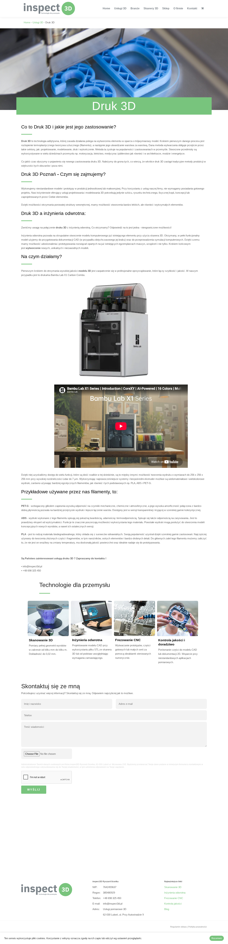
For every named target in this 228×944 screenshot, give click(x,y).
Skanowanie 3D (41, 640)
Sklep (165, 8)
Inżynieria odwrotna (87, 640)
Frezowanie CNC (128, 640)
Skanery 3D (151, 8)
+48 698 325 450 (112, 898)
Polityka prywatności (197, 927)
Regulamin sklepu (178, 927)
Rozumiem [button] (216, 938)
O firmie (178, 8)
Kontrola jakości (173, 903)
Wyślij (33, 789)
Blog (166, 909)
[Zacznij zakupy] (201, 8)
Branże (135, 8)
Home (106, 8)
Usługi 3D (120, 8)
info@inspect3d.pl (112, 903)
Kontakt (192, 8)
